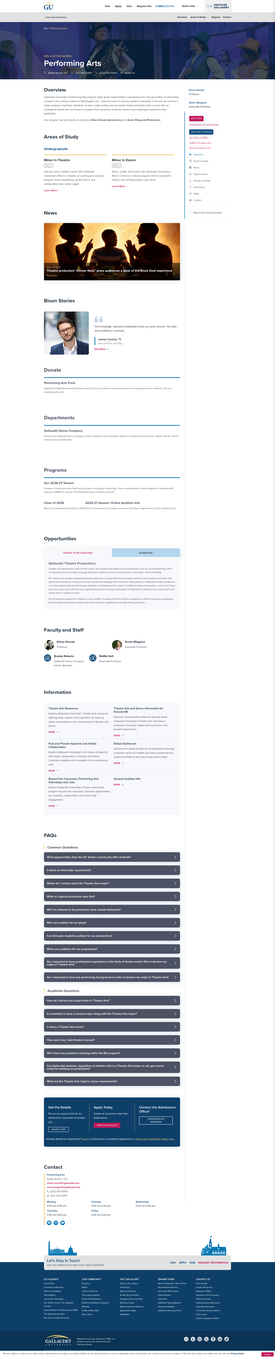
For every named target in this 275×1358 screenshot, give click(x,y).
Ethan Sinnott (196, 90)
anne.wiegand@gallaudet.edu (63, 1187)
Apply (119, 6)
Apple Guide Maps (128, 1310)
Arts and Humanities (58, 56)
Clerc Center (201, 1314)
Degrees (216, 17)
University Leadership (53, 1287)
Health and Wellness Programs (95, 1302)
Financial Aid (201, 1283)
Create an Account (107, 1125)
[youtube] (62, 1223)
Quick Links (188, 6)
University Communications (208, 1310)
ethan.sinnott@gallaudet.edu (63, 1183)
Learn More (51, 190)
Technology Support (91, 1295)
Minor (48, 165)
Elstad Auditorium (125, 743)
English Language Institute (207, 1318)
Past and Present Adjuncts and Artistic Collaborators (73, 745)
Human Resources (204, 1287)
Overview (182, 17)
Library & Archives (90, 1291)
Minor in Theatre (57, 160)
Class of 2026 (54, 502)
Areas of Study (198, 17)
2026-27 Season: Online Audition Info (112, 502)
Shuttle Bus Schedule (129, 1295)
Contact (227, 17)
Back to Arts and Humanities (208, 212)
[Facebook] (213, 1339)
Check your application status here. (155, 1139)
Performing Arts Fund (59, 383)
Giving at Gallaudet (166, 1306)
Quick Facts (49, 1283)
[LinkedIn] (220, 1339)
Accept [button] (267, 1354)
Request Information (213, 1263)
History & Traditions (52, 1291)
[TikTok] (226, 1339)
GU (46, 28)
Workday (86, 1306)
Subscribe (162, 1298)
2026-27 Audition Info (200, 143)
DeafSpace (124, 1314)
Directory (86, 1283)
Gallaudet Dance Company (63, 430)
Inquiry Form (58, 1129)
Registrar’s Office (203, 1291)
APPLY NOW (197, 118)
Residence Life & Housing (207, 1295)
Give (129, 6)
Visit (107, 6)
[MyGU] (186, 1339)
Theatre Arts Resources (63, 708)
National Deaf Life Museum (132, 1306)
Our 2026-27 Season (59, 483)
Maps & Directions (128, 1291)
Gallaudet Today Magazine (169, 1302)
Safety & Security (203, 1298)
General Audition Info (127, 779)
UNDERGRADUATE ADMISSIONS (203, 124)
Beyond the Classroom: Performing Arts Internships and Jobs (74, 780)
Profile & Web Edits (90, 1310)
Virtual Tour (125, 1287)
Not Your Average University (56, 1317)
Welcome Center (127, 1302)
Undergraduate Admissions (155, 1120)
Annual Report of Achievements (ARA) (60, 1310)
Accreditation (50, 1295)
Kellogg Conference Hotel (131, 1298)
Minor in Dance (124, 160)
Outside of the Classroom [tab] (78, 553)
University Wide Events (168, 1291)
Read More (52, 275)
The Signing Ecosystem (54, 1313)
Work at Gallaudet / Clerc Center (172, 1283)
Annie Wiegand (197, 103)
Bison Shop (87, 1314)
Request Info (144, 6)
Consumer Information (54, 1298)
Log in (85, 1139)
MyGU (84, 1287)
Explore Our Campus (129, 1283)
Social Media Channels (168, 1287)
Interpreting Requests (91, 1298)
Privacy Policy (237, 1353)
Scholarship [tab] (146, 553)
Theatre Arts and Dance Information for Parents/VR (138, 710)
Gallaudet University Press (169, 1310)
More (54, 732)
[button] (111, 333)
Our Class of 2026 (198, 137)
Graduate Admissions (205, 1306)
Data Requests (164, 1295)
